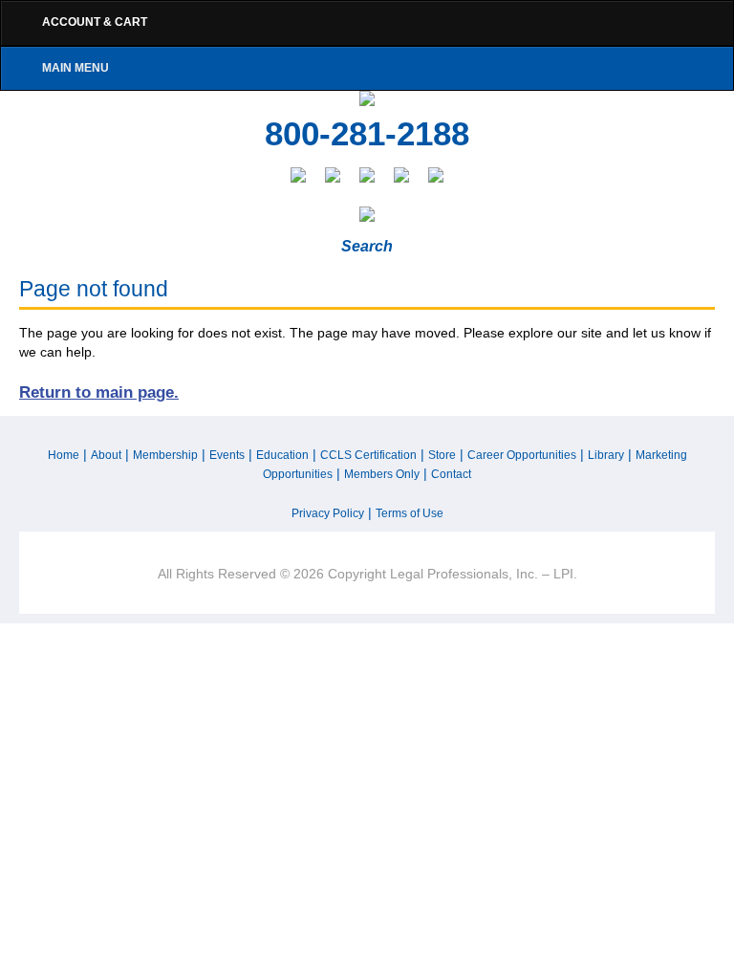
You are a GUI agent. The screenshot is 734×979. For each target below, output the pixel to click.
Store (442, 455)
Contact (451, 474)
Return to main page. (99, 392)
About (106, 455)
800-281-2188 (367, 134)
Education (282, 455)
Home (63, 455)
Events (227, 455)
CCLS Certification (368, 455)
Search (367, 246)
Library (606, 455)
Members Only (382, 474)
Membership (165, 455)
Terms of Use (409, 513)
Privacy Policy (327, 513)
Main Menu (75, 68)
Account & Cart (94, 22)
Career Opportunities (521, 455)
